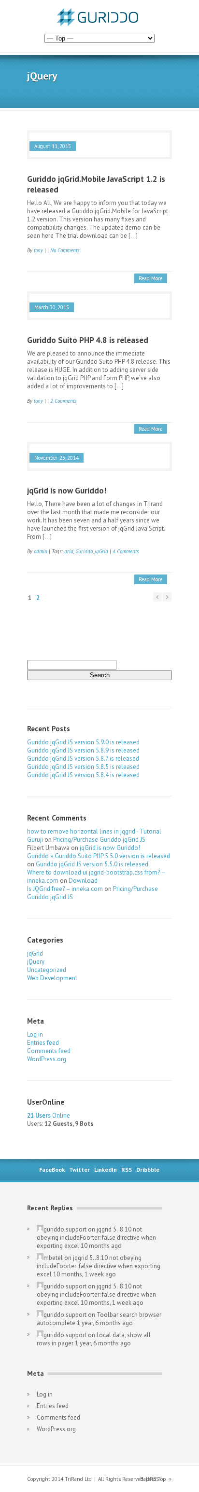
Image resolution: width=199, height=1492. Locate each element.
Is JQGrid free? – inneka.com (65, 889)
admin (40, 551)
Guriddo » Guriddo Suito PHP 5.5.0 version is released (98, 856)
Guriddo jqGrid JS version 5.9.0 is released (83, 742)
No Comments (64, 250)
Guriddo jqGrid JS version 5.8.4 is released (83, 775)
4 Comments (126, 551)
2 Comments (63, 400)
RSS (126, 1169)
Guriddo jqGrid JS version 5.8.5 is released (83, 767)
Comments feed (49, 1051)
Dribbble (147, 1169)
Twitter (79, 1169)
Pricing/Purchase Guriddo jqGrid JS (99, 839)
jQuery (35, 962)
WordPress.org (46, 1059)
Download (83, 880)
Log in (35, 1034)
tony (38, 250)
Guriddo (84, 551)
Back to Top (153, 1479)
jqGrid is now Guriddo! (66, 490)
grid (68, 551)
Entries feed (43, 1043)
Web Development (52, 978)
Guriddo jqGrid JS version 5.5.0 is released (92, 864)
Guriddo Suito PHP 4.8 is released (87, 340)
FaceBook (52, 1169)
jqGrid (101, 551)
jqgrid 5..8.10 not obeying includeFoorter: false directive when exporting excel (96, 1237)
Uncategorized (46, 970)
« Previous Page (157, 597)
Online (48, 1115)
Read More (151, 278)
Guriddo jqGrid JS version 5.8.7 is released (83, 758)
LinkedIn (105, 1169)
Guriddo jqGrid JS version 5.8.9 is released (83, 750)
